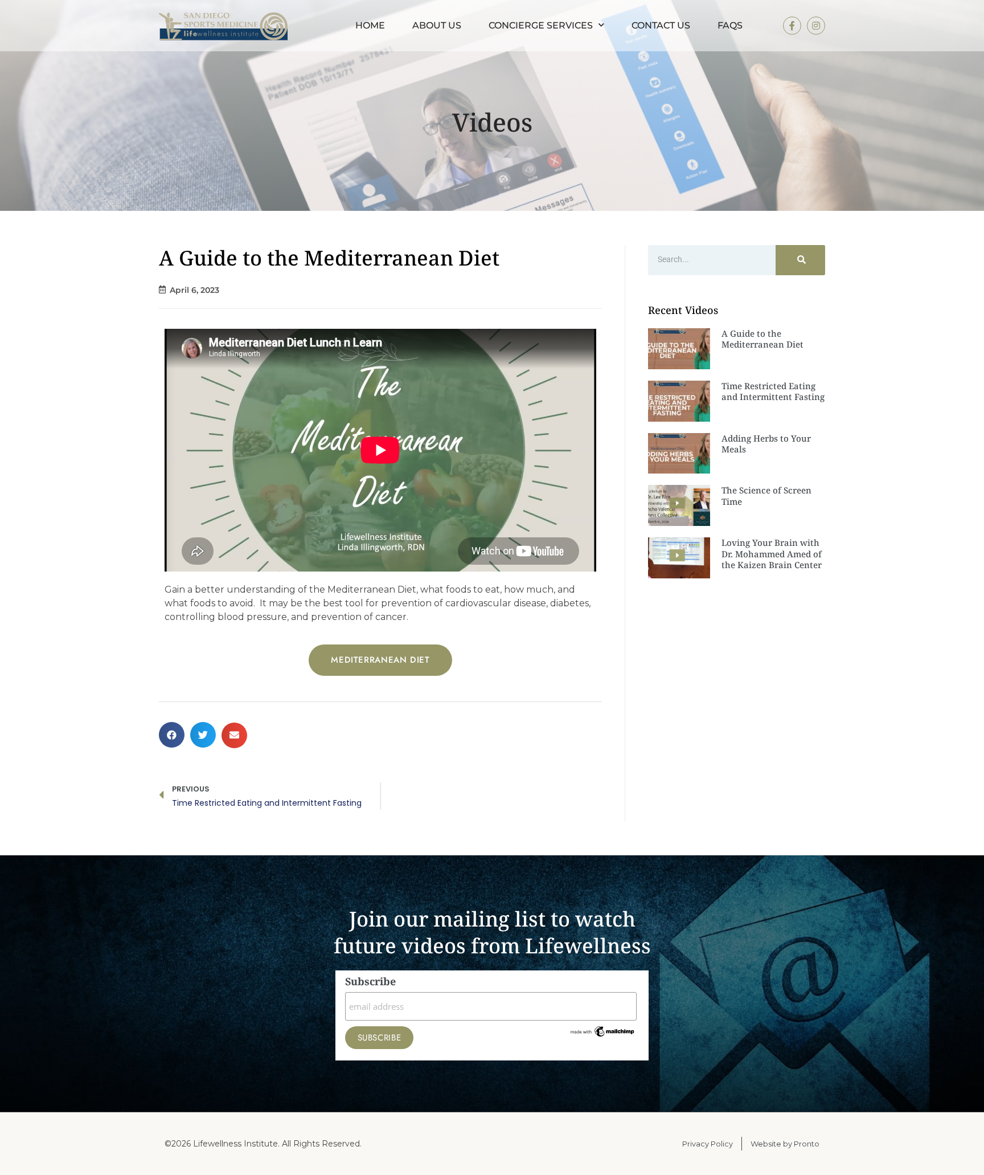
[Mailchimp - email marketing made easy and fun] (602, 1035)
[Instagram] (816, 26)
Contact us (661, 25)
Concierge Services (541, 25)
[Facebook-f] (792, 26)
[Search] (800, 260)
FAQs (730, 25)
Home (370, 25)
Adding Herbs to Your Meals (766, 444)
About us (436, 25)
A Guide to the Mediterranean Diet (762, 339)
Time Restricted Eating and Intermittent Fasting (773, 391)
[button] (171, 735)
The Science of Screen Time (766, 495)
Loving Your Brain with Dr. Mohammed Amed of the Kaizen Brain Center (771, 553)
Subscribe (370, 982)
